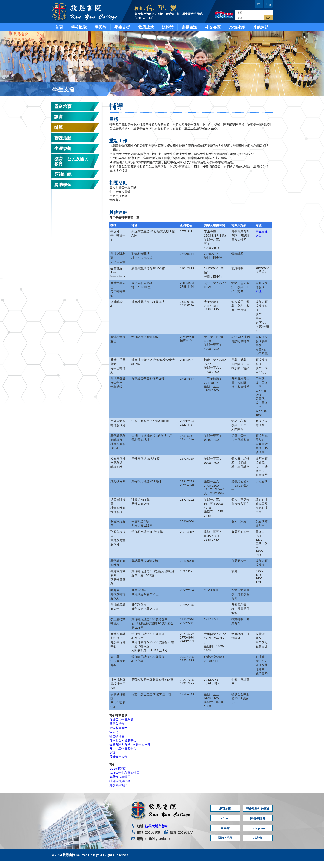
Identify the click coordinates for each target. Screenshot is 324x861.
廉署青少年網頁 (119, 776)
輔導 (58, 127)
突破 (112, 752)
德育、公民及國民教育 (71, 161)
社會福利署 (116, 736)
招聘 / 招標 (225, 837)
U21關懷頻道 (118, 768)
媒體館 (168, 27)
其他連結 (261, 27)
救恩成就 (146, 27)
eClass (225, 818)
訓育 (58, 116)
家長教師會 (257, 818)
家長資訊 (189, 27)
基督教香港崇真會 (258, 808)
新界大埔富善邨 (156, 826)
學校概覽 (79, 27)
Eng (268, 4)
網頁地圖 (225, 808)
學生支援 (122, 27)
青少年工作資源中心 (122, 748)
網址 (259, 291)
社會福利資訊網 (119, 781)
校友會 (257, 837)
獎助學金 (63, 184)
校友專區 (213, 27)
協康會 (113, 732)
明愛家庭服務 (118, 728)
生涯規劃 (63, 148)
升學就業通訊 (118, 785)
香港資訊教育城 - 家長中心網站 (130, 744)
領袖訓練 (63, 174)
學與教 (100, 27)
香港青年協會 (118, 756)
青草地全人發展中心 (122, 740)
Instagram (258, 828)
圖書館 (225, 828)
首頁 (59, 27)
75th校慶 (237, 27)
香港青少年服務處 (121, 719)
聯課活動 (63, 137)
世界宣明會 (116, 723)
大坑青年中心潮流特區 (124, 772)
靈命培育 (63, 106)
